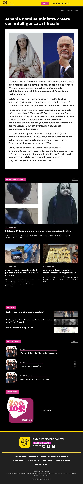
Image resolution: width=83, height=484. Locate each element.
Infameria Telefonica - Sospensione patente (38, 366)
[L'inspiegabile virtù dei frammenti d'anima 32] (11, 351)
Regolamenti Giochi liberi (54, 456)
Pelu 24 (23, 379)
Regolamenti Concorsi (26, 456)
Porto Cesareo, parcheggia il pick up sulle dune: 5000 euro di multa (21, 273)
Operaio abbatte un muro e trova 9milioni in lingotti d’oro (59, 271)
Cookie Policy (41, 464)
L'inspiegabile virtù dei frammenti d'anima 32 (38, 353)
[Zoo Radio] (24, 410)
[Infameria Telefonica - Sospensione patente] (11, 364)
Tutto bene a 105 (60, 3)
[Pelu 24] (11, 377)
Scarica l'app (42, 443)
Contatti (47, 460)
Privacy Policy (62, 460)
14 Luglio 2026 (26, 349)
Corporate (33, 460)
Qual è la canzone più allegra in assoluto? (25, 312)
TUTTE (75, 179)
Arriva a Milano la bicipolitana (19, 328)
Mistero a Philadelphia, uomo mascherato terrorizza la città (38, 231)
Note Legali (19, 460)
